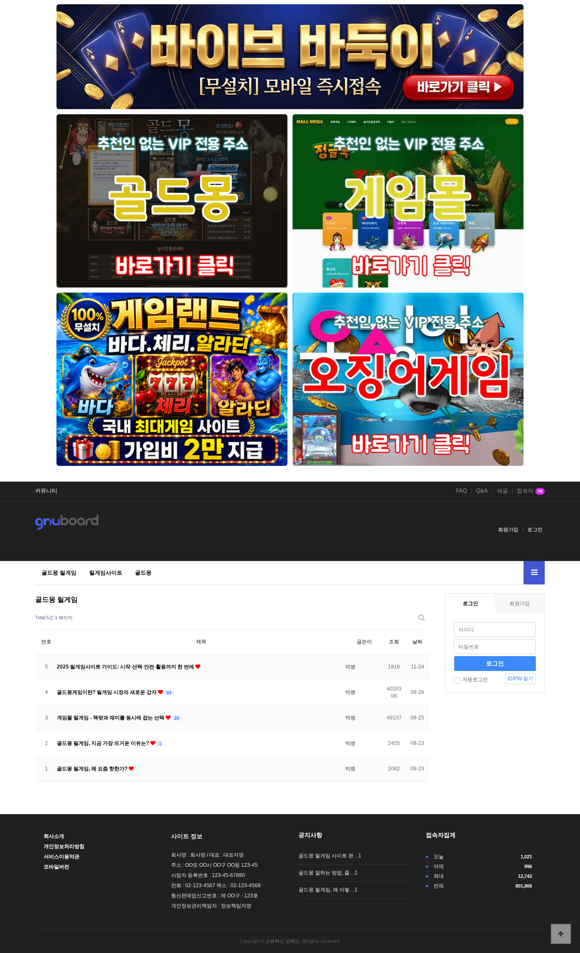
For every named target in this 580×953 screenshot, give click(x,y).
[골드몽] (171, 201)
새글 (502, 491)
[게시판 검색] (421, 617)
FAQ (461, 491)
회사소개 (54, 836)
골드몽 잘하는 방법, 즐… (328, 873)
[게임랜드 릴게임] (171, 379)
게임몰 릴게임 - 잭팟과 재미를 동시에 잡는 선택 (111, 718)
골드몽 (143, 573)
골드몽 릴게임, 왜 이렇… (328, 890)
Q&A (482, 491)
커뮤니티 (46, 491)
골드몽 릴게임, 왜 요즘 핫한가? (93, 769)
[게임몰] (408, 201)
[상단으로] (561, 934)
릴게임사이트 (105, 573)
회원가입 (508, 530)
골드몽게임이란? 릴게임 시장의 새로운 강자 (107, 692)
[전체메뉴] (534, 572)
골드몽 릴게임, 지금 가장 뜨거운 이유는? (103, 743)
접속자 (530, 491)
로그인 (535, 530)
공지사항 (310, 835)
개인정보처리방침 (64, 846)
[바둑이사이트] (290, 56)
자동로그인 (475, 679)
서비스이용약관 (61, 857)
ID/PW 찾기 (520, 679)
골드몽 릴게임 (59, 573)
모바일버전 (56, 867)
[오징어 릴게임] (408, 379)
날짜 (417, 642)
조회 (394, 642)
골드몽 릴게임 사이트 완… (329, 856)
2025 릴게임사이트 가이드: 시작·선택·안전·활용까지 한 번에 (126, 667)
